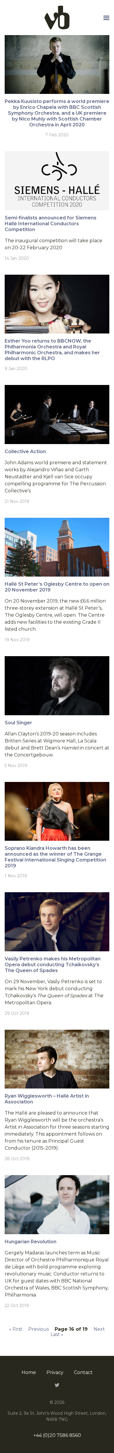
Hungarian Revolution (30, 1241)
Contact (83, 1372)
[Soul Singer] (57, 685)
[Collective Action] (57, 414)
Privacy (54, 1372)
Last (57, 1334)
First (16, 1329)
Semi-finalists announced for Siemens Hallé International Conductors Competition (50, 223)
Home (29, 1372)
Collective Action (25, 451)
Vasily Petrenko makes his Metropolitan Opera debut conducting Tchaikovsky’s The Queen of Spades (53, 964)
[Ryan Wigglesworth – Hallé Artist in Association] (57, 1059)
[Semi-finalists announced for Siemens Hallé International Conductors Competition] (57, 180)
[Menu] (106, 18)
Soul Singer (18, 722)
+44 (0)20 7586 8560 (57, 1435)
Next (99, 1329)
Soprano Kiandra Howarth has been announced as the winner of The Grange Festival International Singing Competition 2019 (55, 857)
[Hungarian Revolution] (57, 1204)
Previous (38, 1329)
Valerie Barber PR (57, 17)
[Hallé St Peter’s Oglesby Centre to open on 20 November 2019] (57, 547)
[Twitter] (57, 1384)
